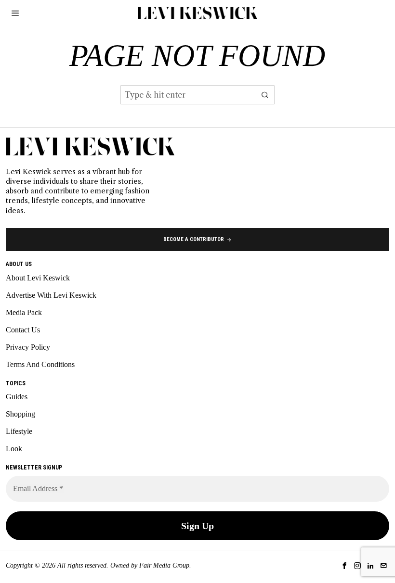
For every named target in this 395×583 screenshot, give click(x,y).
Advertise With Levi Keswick (51, 295)
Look (14, 448)
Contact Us (23, 330)
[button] (265, 94)
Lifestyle (19, 431)
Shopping (20, 414)
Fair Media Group (164, 565)
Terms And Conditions (40, 364)
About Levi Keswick (38, 278)
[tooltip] (344, 565)
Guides (16, 397)
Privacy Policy (28, 347)
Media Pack (24, 312)
